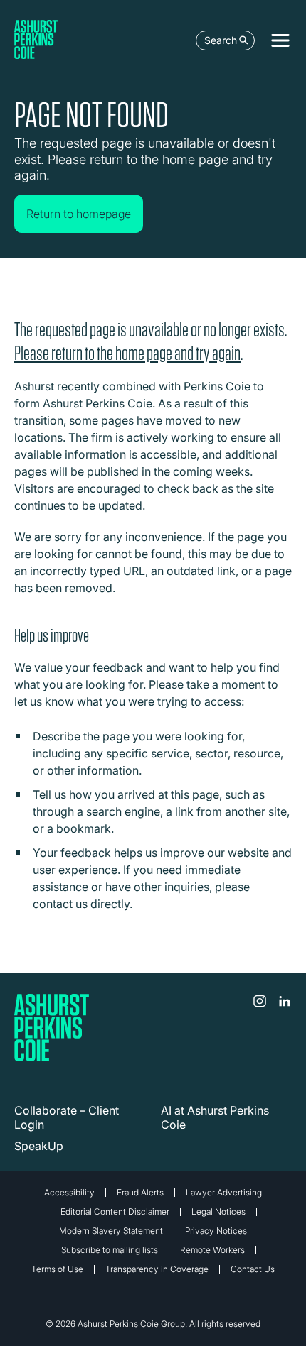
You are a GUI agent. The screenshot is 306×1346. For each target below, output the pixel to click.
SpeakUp (38, 1146)
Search (220, 40)
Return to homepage (78, 214)
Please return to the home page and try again (127, 353)
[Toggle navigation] (280, 40)
